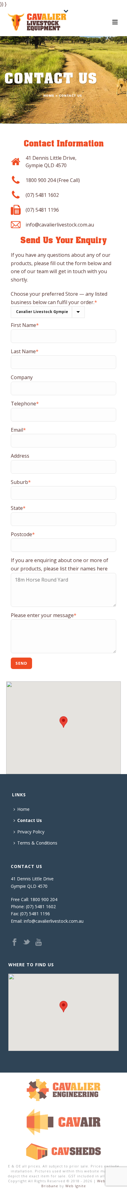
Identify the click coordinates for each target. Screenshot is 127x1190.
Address (20, 455)
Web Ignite (75, 1186)
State (18, 508)
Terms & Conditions (37, 843)
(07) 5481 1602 (42, 195)
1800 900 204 (43, 899)
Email (18, 429)
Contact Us (29, 820)
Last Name (25, 351)
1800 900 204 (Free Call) (53, 180)
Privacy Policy (30, 832)
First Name (25, 325)
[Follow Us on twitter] (26, 942)
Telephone (25, 403)
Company (22, 377)
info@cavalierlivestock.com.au (60, 224)
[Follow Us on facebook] (14, 942)
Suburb (21, 482)
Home (48, 96)
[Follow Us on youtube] (38, 942)
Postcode (23, 534)
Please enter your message (43, 615)
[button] (63, 722)
